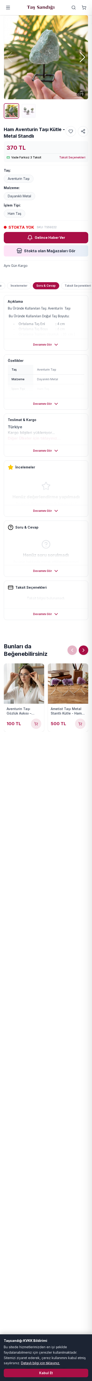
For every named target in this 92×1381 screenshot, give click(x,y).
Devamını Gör (42, 344)
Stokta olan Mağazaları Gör (49, 250)
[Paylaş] (83, 131)
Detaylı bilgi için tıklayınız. (40, 1363)
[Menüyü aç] (8, 7)
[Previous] (72, 650)
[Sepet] (84, 7)
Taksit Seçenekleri (72, 157)
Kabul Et (46, 1373)
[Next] (83, 650)
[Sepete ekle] (36, 724)
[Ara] (73, 7)
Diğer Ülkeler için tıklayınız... (34, 438)
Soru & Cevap (46, 285)
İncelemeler (19, 285)
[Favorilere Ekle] (71, 131)
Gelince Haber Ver (50, 238)
